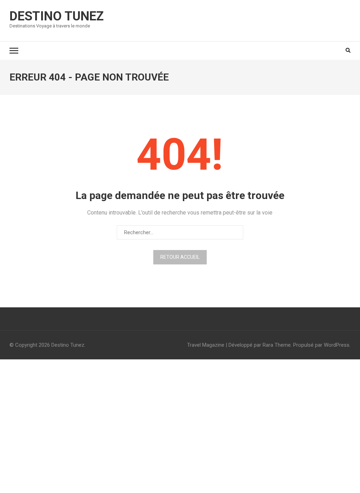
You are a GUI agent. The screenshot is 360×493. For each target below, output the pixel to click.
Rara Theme (277, 345)
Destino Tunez (56, 16)
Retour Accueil (180, 257)
